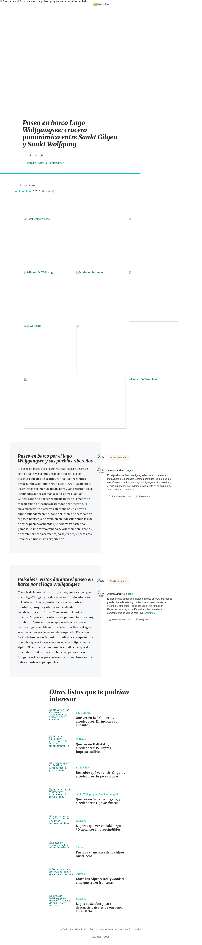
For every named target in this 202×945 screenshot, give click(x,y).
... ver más (129, 489)
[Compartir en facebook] (24, 155)
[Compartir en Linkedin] (35, 155)
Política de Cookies (130, 929)
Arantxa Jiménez (120, 470)
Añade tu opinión (118, 457)
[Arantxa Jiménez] (16, 185)
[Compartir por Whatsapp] (41, 155)
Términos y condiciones (102, 929)
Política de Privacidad (73, 929)
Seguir (129, 470)
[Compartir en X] (30, 155)
